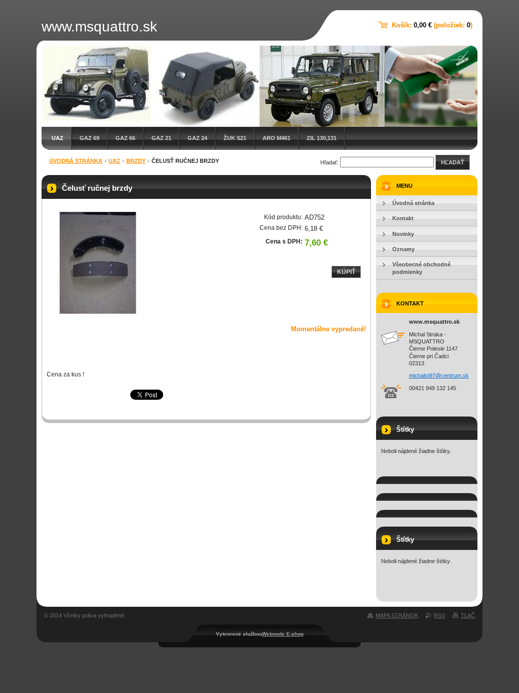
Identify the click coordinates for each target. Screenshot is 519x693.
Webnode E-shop (283, 634)
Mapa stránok (397, 615)
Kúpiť (346, 271)
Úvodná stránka (75, 161)
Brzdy (135, 161)
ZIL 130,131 (322, 138)
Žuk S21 (235, 138)
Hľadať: (329, 162)
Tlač (468, 615)
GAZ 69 (89, 138)
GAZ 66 (125, 138)
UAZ (57, 138)
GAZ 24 (197, 138)
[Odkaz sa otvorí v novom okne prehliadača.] (98, 263)
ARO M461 (276, 138)
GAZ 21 (161, 138)
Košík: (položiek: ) (432, 25)
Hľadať (452, 162)
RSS (439, 615)
